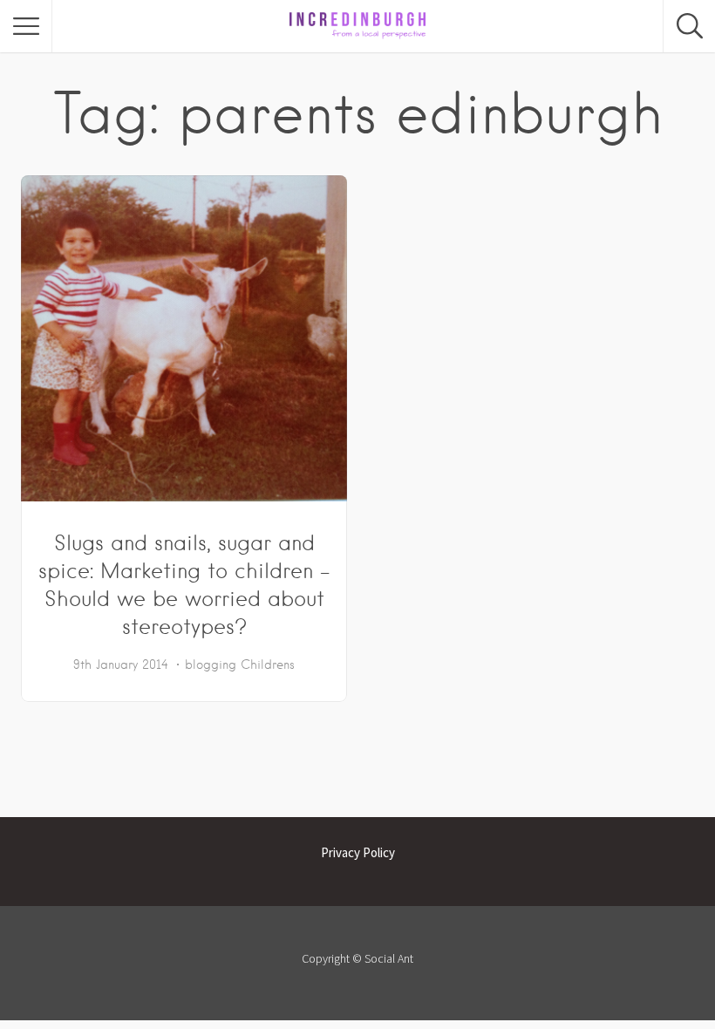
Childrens (268, 664)
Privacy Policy (358, 852)
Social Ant (388, 958)
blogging (210, 664)
